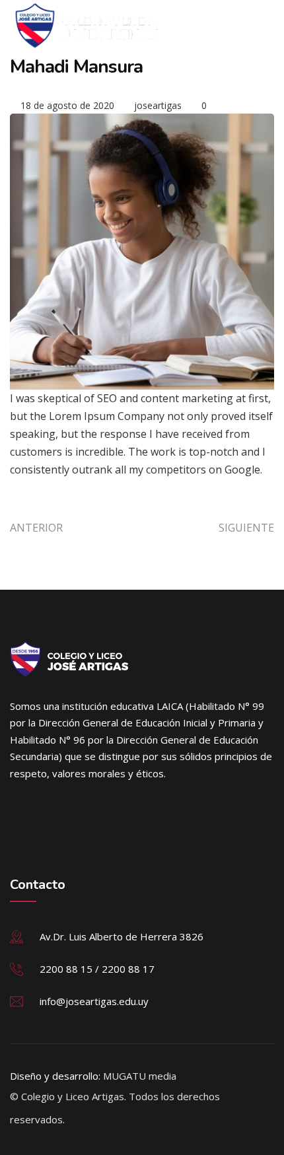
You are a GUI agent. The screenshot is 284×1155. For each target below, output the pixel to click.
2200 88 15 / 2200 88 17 (97, 968)
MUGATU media (139, 1075)
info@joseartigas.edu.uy (94, 1001)
